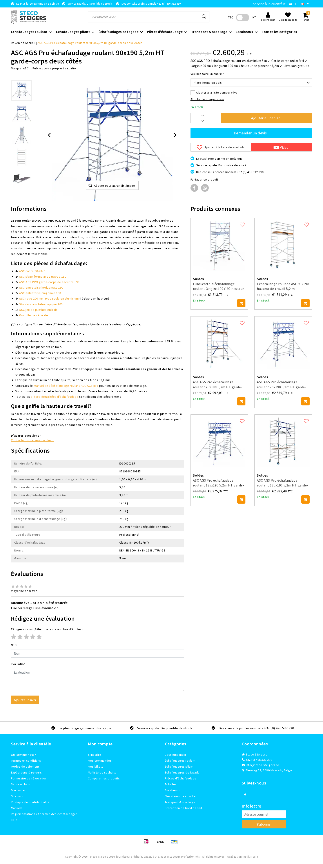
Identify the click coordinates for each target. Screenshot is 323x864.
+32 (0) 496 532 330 (258, 760)
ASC (26, 68)
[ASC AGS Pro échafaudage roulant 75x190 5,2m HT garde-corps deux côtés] (283, 342)
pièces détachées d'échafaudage (54, 397)
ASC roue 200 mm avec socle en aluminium (49, 298)
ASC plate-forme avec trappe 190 (42, 276)
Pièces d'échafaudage (180, 778)
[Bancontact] (175, 843)
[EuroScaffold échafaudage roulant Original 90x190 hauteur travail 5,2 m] (219, 244)
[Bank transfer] (162, 843)
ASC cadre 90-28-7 (32, 271)
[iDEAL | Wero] (148, 843)
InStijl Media (250, 857)
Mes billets (95, 766)
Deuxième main (175, 755)
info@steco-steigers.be (263, 765)
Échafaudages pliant (179, 766)
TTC (230, 17)
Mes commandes (100, 761)
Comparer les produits (104, 778)
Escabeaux (172, 790)
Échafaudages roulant (180, 761)
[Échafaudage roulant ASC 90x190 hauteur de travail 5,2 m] (283, 244)
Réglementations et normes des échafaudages (44, 814)
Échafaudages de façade (182, 772)
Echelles (171, 784)
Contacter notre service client (32, 440)
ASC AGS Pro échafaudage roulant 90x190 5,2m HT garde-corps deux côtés (90, 43)
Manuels (16, 808)
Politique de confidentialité (30, 802)
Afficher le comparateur (207, 99)
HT (254, 17)
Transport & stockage (180, 802)
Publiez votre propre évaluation (55, 68)
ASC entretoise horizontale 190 (41, 287)
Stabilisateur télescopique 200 (40, 304)
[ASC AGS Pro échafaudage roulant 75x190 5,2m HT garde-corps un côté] (219, 342)
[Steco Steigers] (28, 17)
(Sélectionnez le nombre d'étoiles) (47, 629)
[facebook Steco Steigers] (245, 795)
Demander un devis (250, 133)
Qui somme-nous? (23, 755)
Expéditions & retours (26, 772)
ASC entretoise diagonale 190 (40, 293)
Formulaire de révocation (29, 778)
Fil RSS (15, 820)
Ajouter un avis (25, 700)
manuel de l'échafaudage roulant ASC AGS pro (66, 386)
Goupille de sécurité (33, 315)
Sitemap (17, 796)
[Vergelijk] (291, 4)
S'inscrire (94, 755)
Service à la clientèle (269, 4)
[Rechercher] (204, 16)
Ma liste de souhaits (102, 772)
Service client (21, 784)
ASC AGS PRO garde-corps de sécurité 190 (49, 282)
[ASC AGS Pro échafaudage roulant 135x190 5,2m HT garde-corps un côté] (283, 441)
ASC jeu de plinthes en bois (38, 310)
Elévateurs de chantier (181, 796)
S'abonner (264, 824)
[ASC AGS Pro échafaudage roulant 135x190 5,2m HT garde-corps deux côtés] (219, 441)
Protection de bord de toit (183, 808)
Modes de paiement (25, 766)
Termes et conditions (26, 761)
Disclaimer (18, 790)
